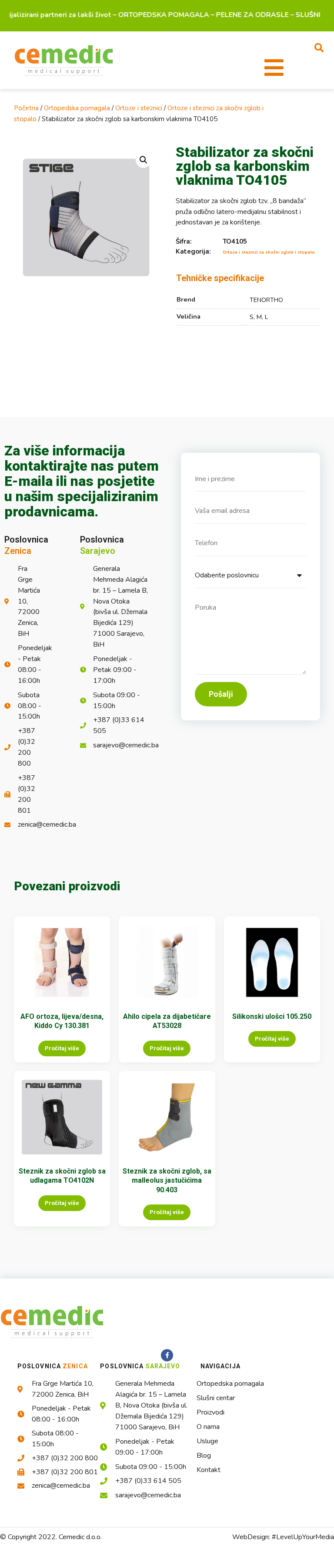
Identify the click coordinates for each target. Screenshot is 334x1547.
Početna (26, 108)
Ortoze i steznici (138, 108)
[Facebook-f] (167, 1355)
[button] (319, 47)
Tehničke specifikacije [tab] (220, 278)
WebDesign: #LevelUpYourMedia (283, 1537)
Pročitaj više (62, 1048)
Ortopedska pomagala (77, 108)
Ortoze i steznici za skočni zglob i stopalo (269, 252)
